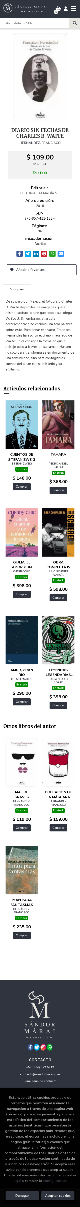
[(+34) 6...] (49, 1047)
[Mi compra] (58, 8)
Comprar (22, 486)
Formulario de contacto (40, 1081)
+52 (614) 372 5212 (40, 1067)
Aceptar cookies (58, 1195)
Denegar (22, 1195)
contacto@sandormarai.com (40, 1074)
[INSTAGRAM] (43, 1047)
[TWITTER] (37, 1047)
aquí (17, 1180)
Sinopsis (17, 289)
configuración (54, 1180)
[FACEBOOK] (30, 1047)
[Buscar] (74, 23)
